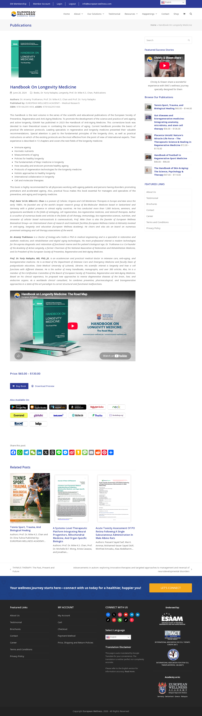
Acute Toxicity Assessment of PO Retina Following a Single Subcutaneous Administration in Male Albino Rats (115, 533)
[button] (184, 14)
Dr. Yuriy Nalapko (49, 92)
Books (36, 92)
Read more (129, 671)
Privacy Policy (153, 228)
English (113, 637)
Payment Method (66, 635)
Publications (100, 92)
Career (149, 216)
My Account (64, 615)
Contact (150, 209)
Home (153, 25)
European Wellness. (93, 711)
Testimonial (152, 197)
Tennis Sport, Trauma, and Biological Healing (25, 528)
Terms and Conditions (157, 222)
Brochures (151, 203)
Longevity (63, 92)
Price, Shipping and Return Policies (75, 642)
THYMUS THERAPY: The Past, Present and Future (32, 569)
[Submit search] (189, 40)
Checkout (62, 629)
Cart (60, 622)
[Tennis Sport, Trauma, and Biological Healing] (30, 497)
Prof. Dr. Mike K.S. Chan (81, 92)
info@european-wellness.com (96, 3)
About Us (151, 191)
